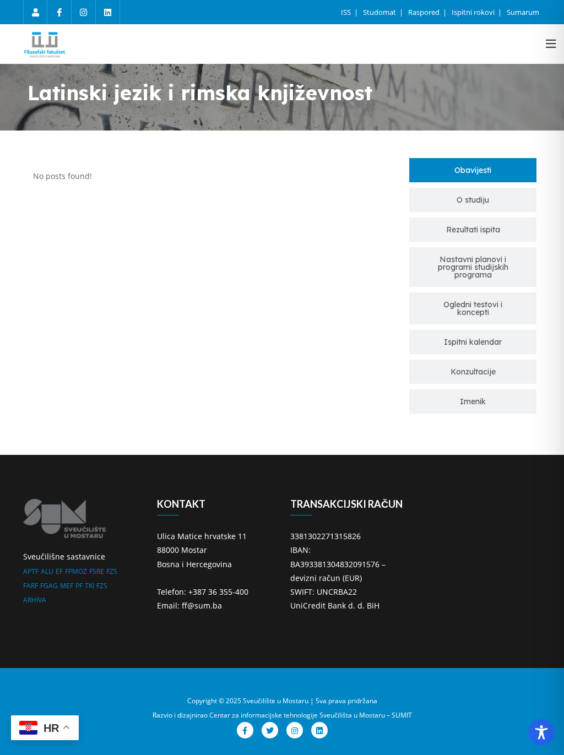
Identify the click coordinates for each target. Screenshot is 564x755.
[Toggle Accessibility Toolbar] (541, 732)
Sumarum (523, 12)
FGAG (49, 585)
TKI (89, 585)
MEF (66, 585)
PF (79, 585)
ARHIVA (34, 600)
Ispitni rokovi (474, 12)
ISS (346, 12)
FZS (111, 571)
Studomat (380, 12)
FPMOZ (76, 571)
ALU (47, 571)
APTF (31, 571)
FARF (30, 585)
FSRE (96, 571)
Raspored (424, 12)
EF (59, 571)
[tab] (472, 170)
